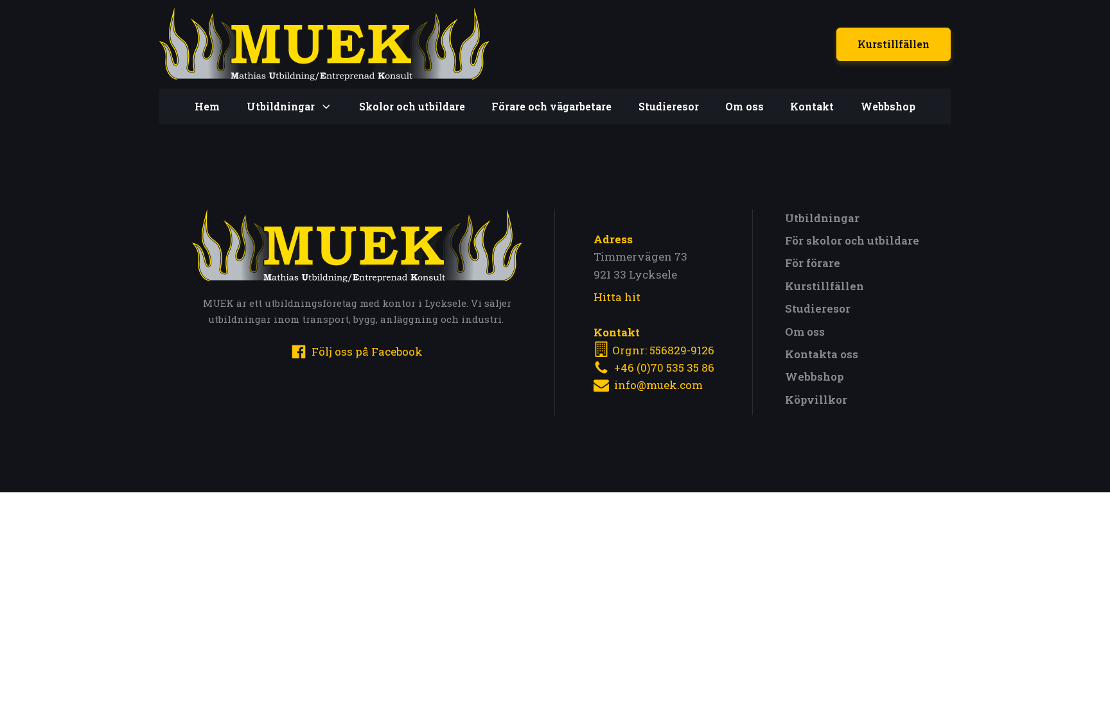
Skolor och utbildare (412, 106)
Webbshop (888, 106)
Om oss (744, 106)
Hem (207, 106)
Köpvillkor (816, 399)
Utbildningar (822, 218)
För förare (812, 262)
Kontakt (812, 106)
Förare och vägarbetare (551, 106)
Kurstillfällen (893, 44)
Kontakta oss (821, 354)
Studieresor (669, 106)
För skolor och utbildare (852, 240)
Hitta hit (617, 296)
